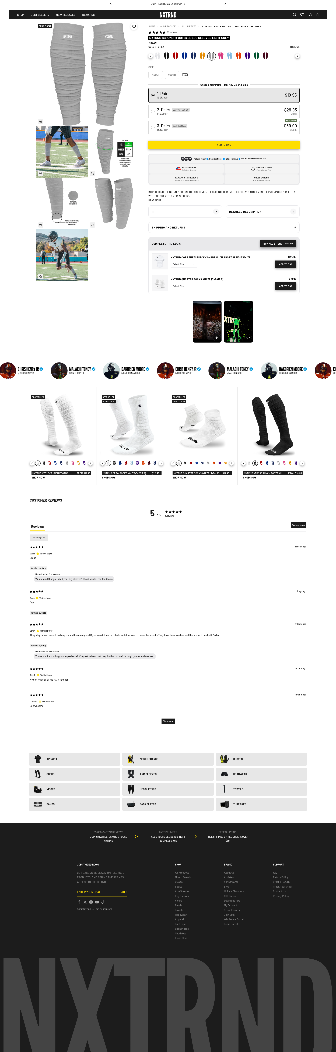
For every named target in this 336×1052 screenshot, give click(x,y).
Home (152, 26)
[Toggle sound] (216, 337)
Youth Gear (181, 933)
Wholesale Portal (234, 919)
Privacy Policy (281, 896)
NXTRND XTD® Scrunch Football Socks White (51, 473)
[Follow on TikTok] (103, 902)
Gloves (179, 881)
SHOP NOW (38, 477)
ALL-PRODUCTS (168, 26)
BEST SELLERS (40, 14)
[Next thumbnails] (13, 863)
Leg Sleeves (182, 896)
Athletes (229, 877)
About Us (229, 872)
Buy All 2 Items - (278, 243)
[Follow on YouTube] (97, 902)
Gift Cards (230, 896)
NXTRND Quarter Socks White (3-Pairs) (197, 279)
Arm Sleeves (182, 891)
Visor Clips (181, 938)
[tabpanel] (168, 630)
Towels (179, 910)
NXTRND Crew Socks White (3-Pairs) (124, 473)
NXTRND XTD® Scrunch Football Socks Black (263, 473)
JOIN (124, 891)
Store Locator (232, 910)
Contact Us (279, 891)
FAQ (275, 872)
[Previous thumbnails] (13, 189)
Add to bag (224, 144)
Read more (154, 200)
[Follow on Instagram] (91, 902)
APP (178, 3)
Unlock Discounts (234, 891)
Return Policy (280, 877)
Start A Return (281, 881)
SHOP (20, 14)
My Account (230, 905)
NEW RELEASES (65, 14)
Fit (154, 211)
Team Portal (231, 924)
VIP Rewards (231, 881)
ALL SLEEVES (189, 26)
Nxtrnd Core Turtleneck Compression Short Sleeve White (210, 257)
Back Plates (182, 928)
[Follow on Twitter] (85, 902)
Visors (178, 900)
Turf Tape (180, 924)
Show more (168, 721)
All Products (182, 872)
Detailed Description (245, 211)
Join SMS (229, 914)
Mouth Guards (183, 877)
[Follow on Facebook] (79, 902)
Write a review (298, 525)
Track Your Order (282, 886)
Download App (232, 900)
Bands (178, 905)
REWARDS (88, 14)
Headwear (181, 914)
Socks (178, 886)
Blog (226, 886)
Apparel (179, 919)
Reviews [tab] (37, 526)
